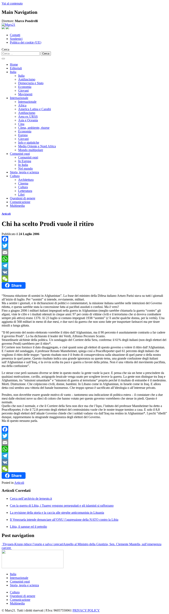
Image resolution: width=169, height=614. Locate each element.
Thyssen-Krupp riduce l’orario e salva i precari (32, 544)
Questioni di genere (22, 198)
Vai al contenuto (12, 3)
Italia (13, 72)
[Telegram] (84, 265)
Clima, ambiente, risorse (33, 127)
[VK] (84, 272)
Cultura (15, 176)
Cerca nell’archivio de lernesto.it (31, 498)
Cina (21, 124)
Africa (22, 105)
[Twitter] (84, 246)
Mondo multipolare (30, 150)
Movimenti (25, 94)
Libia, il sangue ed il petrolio (28, 526)
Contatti (15, 35)
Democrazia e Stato (30, 83)
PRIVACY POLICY (86, 610)
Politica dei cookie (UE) (25, 42)
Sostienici (16, 38)
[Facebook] (84, 239)
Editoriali (16, 68)
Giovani (23, 90)
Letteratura (25, 191)
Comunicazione (20, 202)
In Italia (23, 165)
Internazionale (19, 98)
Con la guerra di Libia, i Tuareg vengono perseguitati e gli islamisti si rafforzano (62, 505)
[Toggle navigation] (3, 58)
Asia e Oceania (28, 120)
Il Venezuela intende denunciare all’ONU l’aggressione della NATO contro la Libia (64, 519)
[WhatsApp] (84, 259)
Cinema (23, 183)
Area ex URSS (28, 116)
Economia (24, 87)
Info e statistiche (28, 142)
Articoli (6, 213)
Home (14, 64)
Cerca (5, 49)
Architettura (26, 179)
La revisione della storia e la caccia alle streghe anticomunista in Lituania (57, 512)
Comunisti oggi (20, 153)
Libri (21, 194)
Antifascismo (26, 79)
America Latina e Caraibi (34, 109)
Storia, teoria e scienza (24, 172)
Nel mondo (25, 168)
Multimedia (17, 205)
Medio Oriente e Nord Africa (37, 146)
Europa (23, 135)
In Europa (24, 161)
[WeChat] (84, 279)
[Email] (84, 252)
